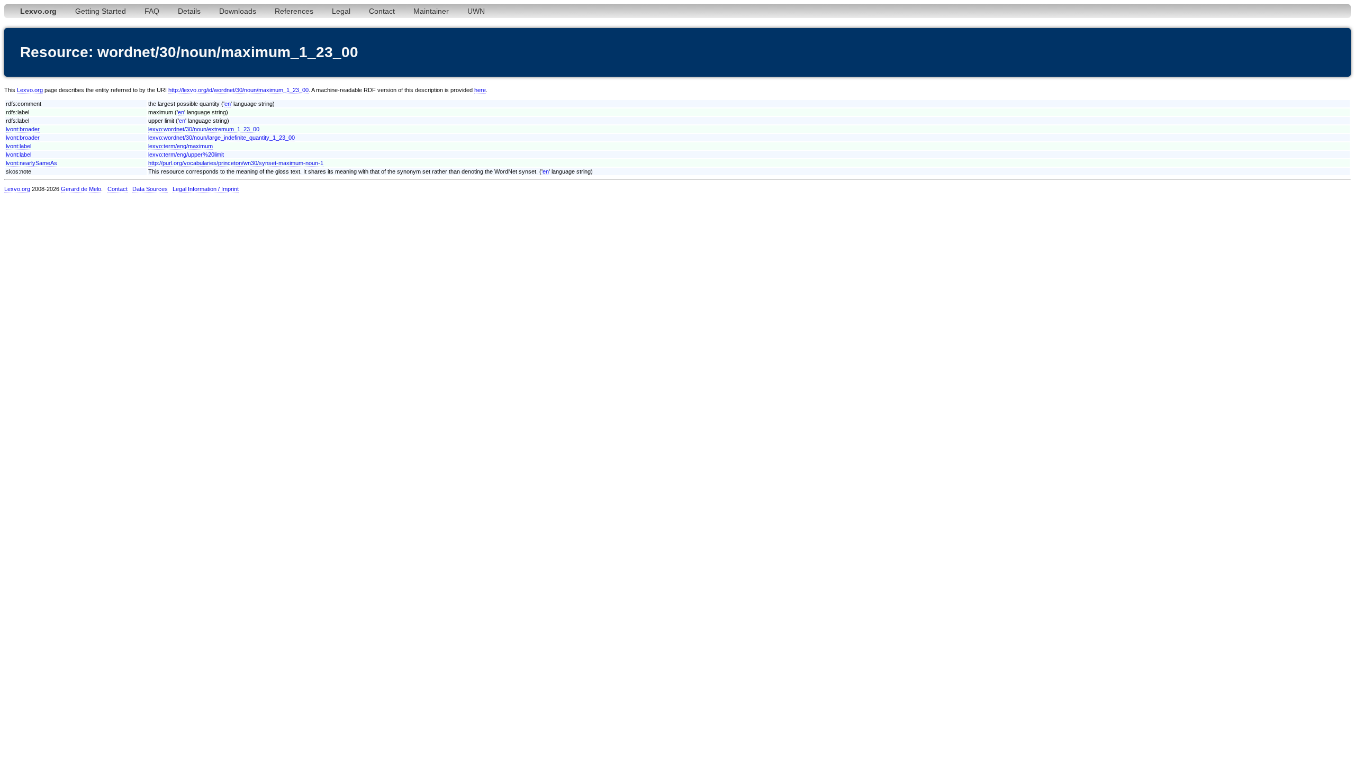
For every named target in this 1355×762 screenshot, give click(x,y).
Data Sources (150, 189)
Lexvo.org (30, 90)
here (480, 90)
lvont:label (18, 146)
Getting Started (100, 11)
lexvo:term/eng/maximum (180, 146)
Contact (382, 11)
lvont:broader (23, 129)
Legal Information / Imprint (206, 189)
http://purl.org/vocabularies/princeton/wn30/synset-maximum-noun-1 (235, 163)
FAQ (151, 11)
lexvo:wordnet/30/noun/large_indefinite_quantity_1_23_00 (221, 137)
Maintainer (431, 11)
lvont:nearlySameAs (31, 163)
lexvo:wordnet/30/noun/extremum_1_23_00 (203, 129)
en (227, 104)
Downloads (237, 11)
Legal (341, 11)
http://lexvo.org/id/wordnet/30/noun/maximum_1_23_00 (238, 90)
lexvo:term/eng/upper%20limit (186, 154)
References (294, 11)
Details (189, 11)
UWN (476, 11)
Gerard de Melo (81, 189)
